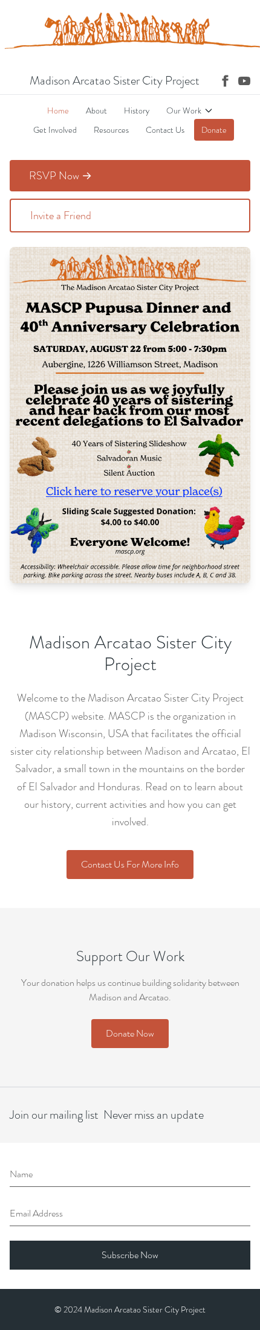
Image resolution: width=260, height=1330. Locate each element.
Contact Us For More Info (130, 864)
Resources (111, 130)
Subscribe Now (130, 1255)
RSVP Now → (60, 176)
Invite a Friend (60, 215)
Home (58, 110)
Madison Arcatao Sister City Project (115, 80)
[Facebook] (225, 81)
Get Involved (55, 130)
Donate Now (130, 1033)
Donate (214, 130)
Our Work (183, 110)
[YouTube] (244, 81)
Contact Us (165, 130)
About (96, 110)
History (136, 110)
